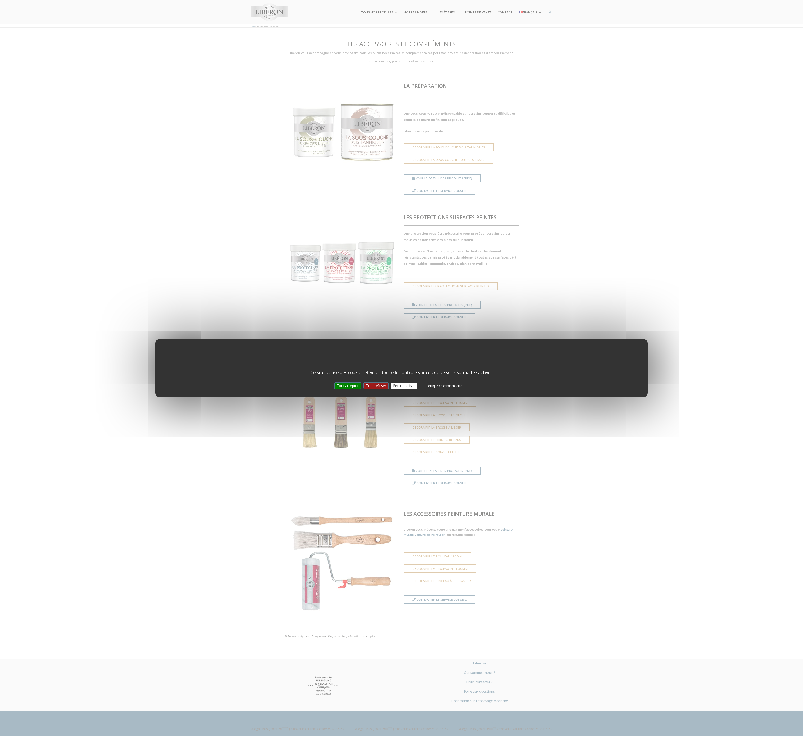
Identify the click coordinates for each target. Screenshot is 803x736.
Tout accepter (348, 385)
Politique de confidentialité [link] (444, 386)
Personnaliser (404, 385)
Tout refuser (376, 385)
